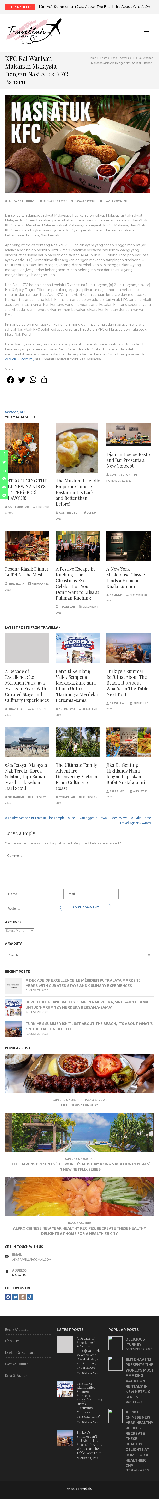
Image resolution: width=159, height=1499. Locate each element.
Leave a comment (116, 201)
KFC (23, 412)
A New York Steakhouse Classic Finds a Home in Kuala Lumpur (125, 577)
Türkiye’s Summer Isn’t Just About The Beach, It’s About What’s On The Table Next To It (127, 682)
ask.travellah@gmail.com (31, 1259)
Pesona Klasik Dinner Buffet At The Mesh (27, 572)
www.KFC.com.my (19, 359)
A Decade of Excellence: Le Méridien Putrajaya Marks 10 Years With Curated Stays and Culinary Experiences (27, 685)
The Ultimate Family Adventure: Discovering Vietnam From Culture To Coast (77, 776)
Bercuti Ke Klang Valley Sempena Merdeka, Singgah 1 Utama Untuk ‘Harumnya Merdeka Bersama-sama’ (77, 685)
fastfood (11, 412)
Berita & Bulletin (17, 1329)
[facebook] (8, 1297)
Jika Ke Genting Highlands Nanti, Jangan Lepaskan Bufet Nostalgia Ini (125, 773)
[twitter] (15, 1297)
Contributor (18, 506)
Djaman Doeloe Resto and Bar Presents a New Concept (128, 460)
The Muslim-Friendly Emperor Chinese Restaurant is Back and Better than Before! (78, 492)
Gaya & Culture (16, 1364)
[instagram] (22, 1297)
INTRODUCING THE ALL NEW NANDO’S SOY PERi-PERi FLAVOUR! (26, 489)
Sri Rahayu (67, 708)
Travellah (16, 583)
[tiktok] (30, 1297)
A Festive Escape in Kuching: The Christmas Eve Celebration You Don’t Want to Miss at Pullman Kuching (77, 583)
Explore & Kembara (68, 1099)
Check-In (12, 1341)
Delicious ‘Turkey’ (79, 1105)
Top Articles (20, 7)
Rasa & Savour (85, 201)
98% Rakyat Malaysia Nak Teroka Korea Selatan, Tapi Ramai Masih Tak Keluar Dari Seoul (26, 776)
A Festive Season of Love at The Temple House (40, 818)
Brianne (116, 595)
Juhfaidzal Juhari (21, 201)
